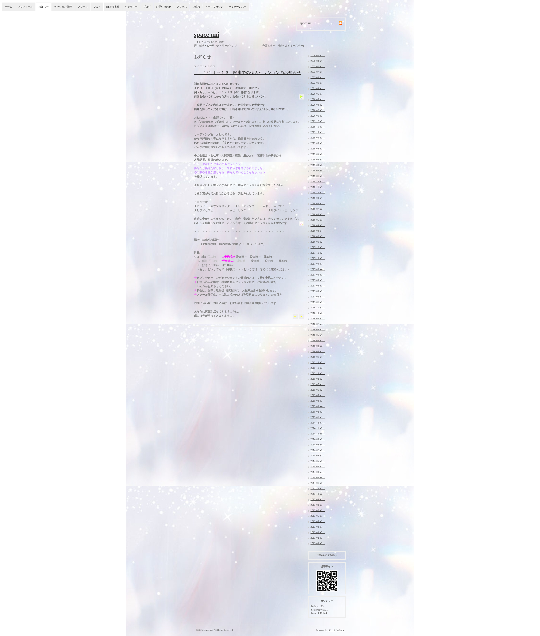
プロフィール (25, 6)
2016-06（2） (317, 329)
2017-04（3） (317, 285)
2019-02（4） (317, 170)
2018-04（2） (317, 225)
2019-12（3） (317, 121)
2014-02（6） (317, 477)
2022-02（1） (317, 77)
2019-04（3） (317, 159)
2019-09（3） (317, 137)
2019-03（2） (317, 165)
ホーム (8, 6)
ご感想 (196, 6)
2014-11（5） (317, 428)
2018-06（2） (317, 214)
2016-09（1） (317, 318)
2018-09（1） (317, 198)
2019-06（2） (317, 148)
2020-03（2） (317, 105)
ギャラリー (131, 6)
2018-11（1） (317, 187)
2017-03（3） (317, 291)
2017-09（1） (317, 263)
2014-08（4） (317, 444)
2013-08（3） (317, 505)
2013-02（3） (317, 537)
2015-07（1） (317, 384)
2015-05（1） (317, 395)
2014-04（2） (317, 466)
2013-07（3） (317, 510)
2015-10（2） (317, 373)
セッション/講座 (63, 6)
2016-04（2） (317, 340)
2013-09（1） (317, 499)
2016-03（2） (317, 346)
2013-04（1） (317, 527)
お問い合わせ (163, 6)
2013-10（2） (317, 494)
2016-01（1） (317, 357)
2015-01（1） (317, 417)
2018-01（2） (317, 242)
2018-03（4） (317, 231)
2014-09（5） (317, 439)
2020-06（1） (317, 94)
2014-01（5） (317, 483)
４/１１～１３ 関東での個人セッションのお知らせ (247, 72)
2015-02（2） (317, 411)
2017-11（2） (317, 252)
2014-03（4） (317, 472)
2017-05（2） (317, 280)
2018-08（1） (317, 203)
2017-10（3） (317, 258)
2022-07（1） (317, 72)
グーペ (331, 630)
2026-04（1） (317, 61)
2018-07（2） (317, 209)
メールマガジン (214, 6)
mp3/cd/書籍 (112, 6)
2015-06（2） (317, 390)
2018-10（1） (317, 192)
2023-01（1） (317, 66)
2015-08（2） (317, 379)
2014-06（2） (317, 455)
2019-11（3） (317, 126)
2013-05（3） (317, 521)
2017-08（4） (317, 269)
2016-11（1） (317, 307)
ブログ (147, 6)
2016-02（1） (317, 351)
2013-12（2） (317, 488)
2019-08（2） (317, 143)
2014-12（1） (317, 422)
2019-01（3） (317, 176)
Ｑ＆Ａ (97, 6)
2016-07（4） (317, 324)
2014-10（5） (317, 433)
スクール (83, 6)
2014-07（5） (317, 450)
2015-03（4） (317, 406)
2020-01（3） (317, 115)
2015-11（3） (317, 368)
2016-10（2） (317, 313)
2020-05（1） (317, 99)
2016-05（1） (317, 335)
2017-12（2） (317, 247)
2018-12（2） (317, 181)
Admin (340, 630)
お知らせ (43, 6)
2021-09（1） (317, 88)
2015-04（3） (317, 400)
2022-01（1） (317, 83)
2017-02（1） (317, 296)
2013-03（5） (317, 532)
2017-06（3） (317, 274)
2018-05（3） (317, 220)
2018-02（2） (317, 236)
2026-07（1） (317, 55)
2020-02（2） (317, 110)
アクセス (182, 6)
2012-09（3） (317, 543)
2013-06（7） (317, 516)
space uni (206, 34)
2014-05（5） (317, 461)
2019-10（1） (317, 132)
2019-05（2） (317, 154)
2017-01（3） (317, 302)
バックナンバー (237, 6)
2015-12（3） (317, 362)
